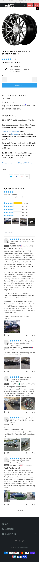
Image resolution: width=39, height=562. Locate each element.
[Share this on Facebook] (16, 176)
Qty (3, 75)
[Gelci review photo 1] (12, 444)
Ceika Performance (22, 547)
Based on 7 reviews (10, 194)
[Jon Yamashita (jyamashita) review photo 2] (25, 363)
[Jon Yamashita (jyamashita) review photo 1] (12, 363)
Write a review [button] (20, 197)
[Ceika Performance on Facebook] (19, 541)
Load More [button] (19, 510)
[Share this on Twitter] (11, 176)
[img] (14, 239)
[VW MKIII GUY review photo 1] (12, 327)
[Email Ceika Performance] (15, 541)
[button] (30, 5)
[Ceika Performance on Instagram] (23, 541)
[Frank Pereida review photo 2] (18, 496)
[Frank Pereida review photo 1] (7, 496)
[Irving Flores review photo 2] (29, 403)
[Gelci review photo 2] (25, 444)
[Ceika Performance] (9, 5)
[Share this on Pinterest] (22, 176)
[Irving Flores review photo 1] (12, 403)
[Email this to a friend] (27, 176)
